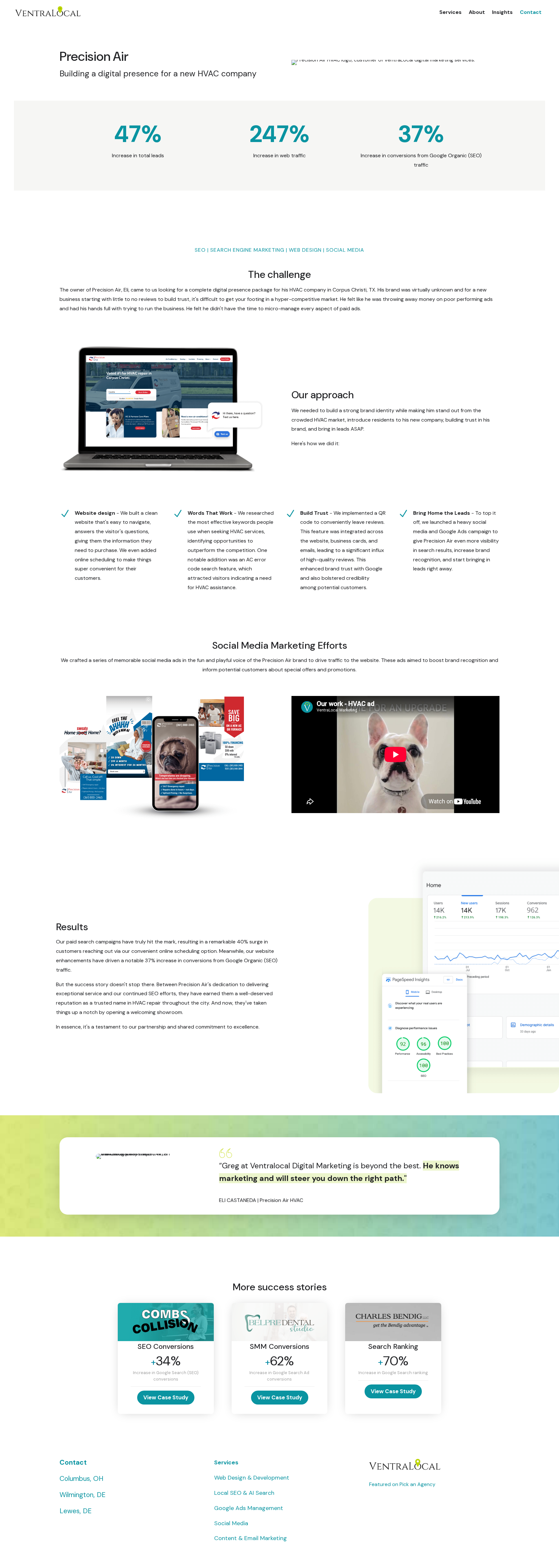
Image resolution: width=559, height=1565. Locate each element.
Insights (502, 12)
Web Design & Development (251, 1478)
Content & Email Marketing (250, 1538)
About (477, 12)
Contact (531, 12)
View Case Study (165, 1397)
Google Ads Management (248, 1508)
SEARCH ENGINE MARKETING (247, 250)
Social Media (231, 1523)
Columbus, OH (82, 1478)
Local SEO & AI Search (244, 1493)
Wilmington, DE (82, 1494)
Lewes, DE (76, 1510)
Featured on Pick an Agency (402, 1484)
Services (450, 12)
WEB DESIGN (305, 250)
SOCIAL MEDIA (345, 250)
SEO (200, 250)
